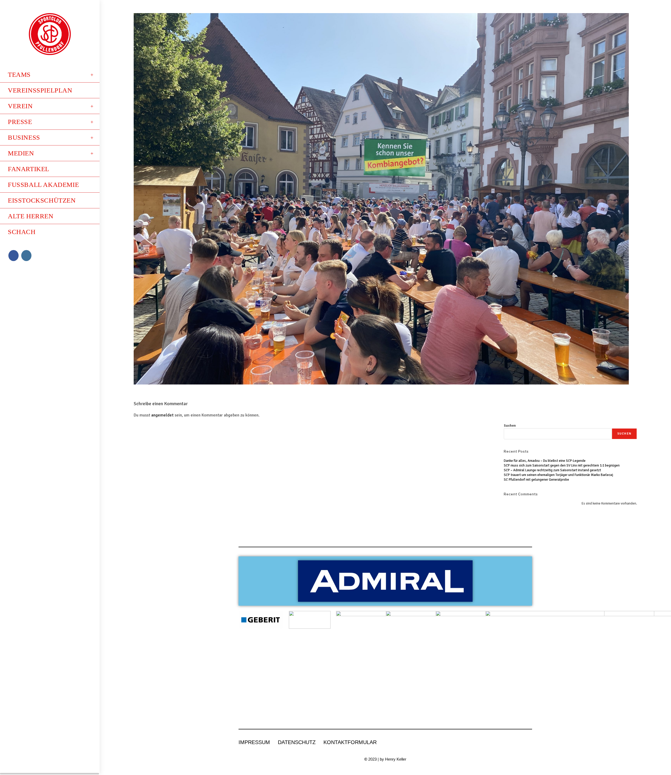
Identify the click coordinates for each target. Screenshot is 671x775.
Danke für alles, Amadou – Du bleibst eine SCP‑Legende (545, 461)
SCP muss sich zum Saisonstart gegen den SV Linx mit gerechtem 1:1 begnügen (562, 465)
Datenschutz (297, 742)
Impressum (254, 742)
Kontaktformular (350, 742)
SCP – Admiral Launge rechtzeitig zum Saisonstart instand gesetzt (552, 470)
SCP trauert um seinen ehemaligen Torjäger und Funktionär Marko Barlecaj (558, 475)
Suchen (510, 426)
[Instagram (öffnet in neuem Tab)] (26, 255)
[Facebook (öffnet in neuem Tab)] (13, 255)
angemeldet (162, 415)
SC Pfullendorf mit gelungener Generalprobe (536, 480)
